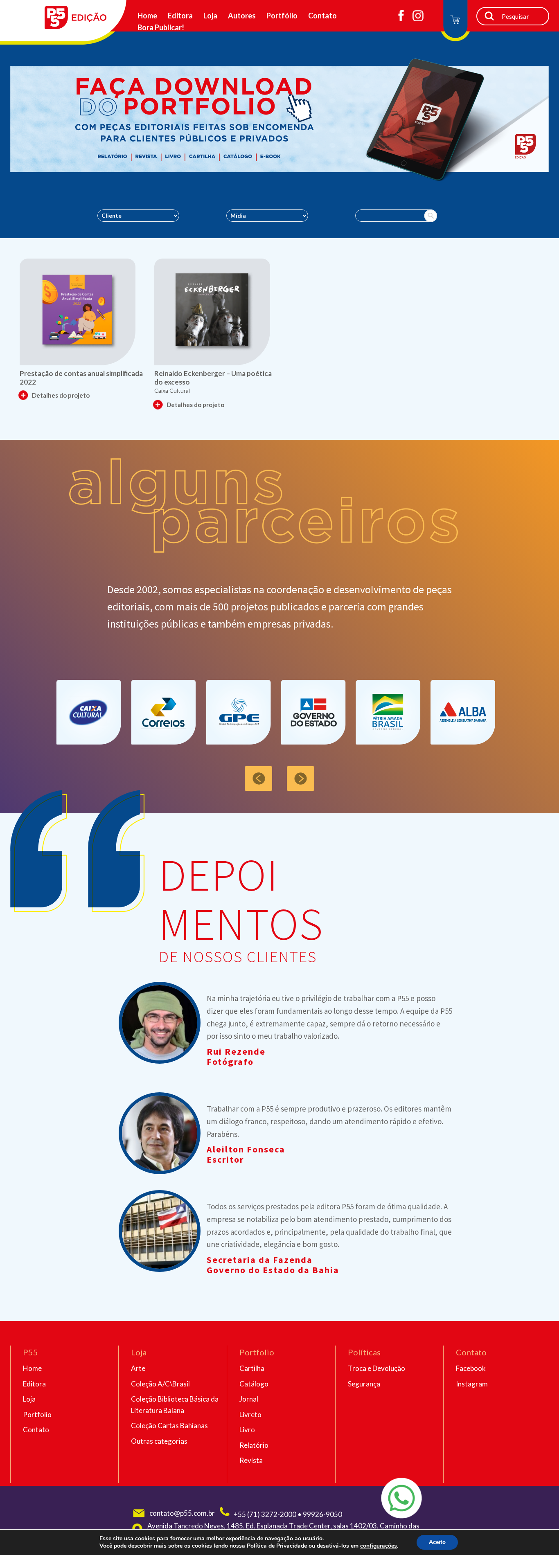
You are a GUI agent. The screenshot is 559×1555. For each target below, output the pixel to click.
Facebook (471, 1368)
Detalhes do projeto (61, 395)
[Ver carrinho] (455, 21)
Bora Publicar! (160, 27)
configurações (378, 1546)
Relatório (253, 1445)
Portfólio (282, 15)
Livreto (250, 1414)
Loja (210, 15)
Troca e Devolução (376, 1368)
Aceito (437, 1542)
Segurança (364, 1383)
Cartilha (251, 1368)
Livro (247, 1429)
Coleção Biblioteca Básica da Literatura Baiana (175, 1405)
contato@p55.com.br (182, 1513)
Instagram (472, 1383)
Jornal (248, 1399)
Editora (180, 15)
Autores (242, 15)
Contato (322, 15)
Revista (251, 1460)
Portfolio (37, 1414)
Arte (138, 1368)
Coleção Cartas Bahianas (169, 1425)
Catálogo (253, 1383)
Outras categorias (159, 1441)
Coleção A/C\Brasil (160, 1383)
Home (147, 15)
